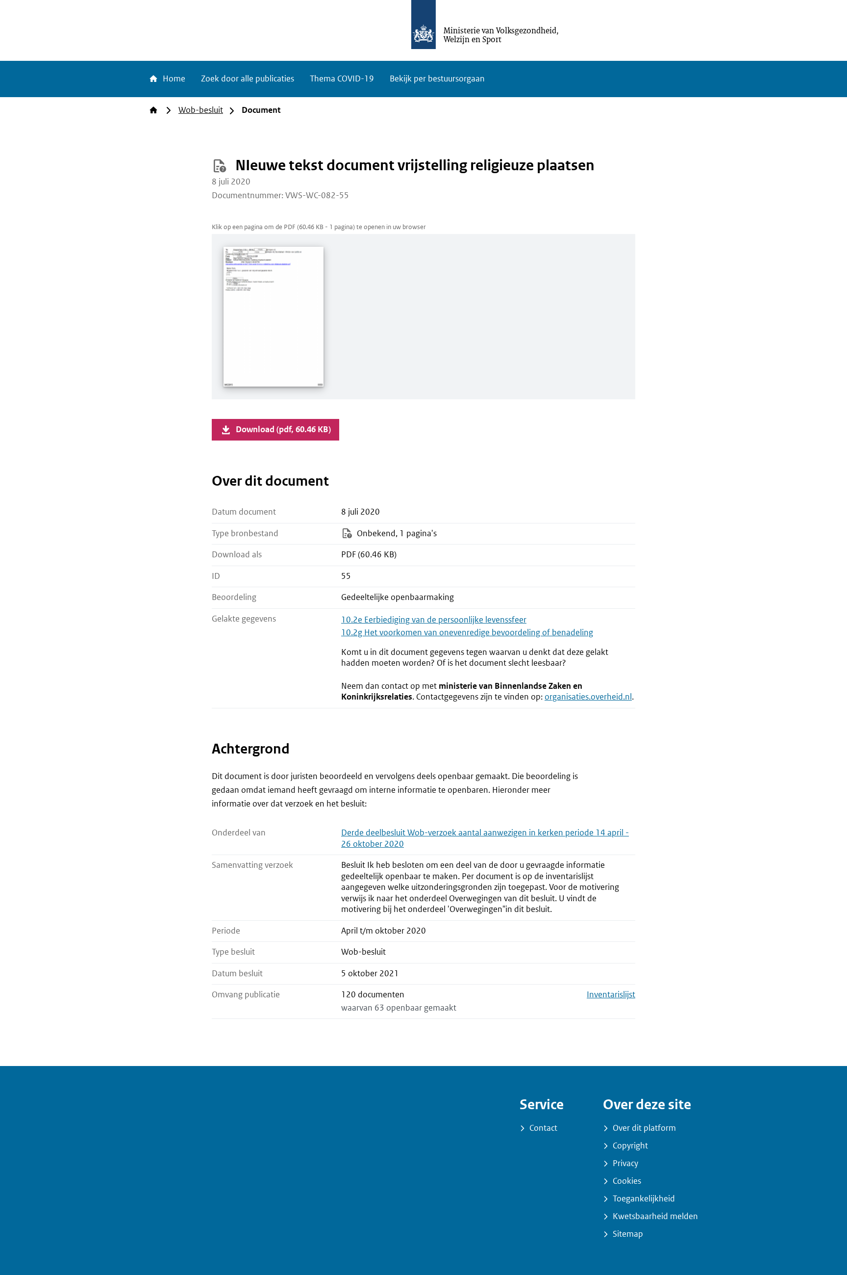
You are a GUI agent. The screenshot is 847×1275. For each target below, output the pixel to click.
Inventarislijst (611, 994)
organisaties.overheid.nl (588, 697)
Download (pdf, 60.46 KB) (283, 429)
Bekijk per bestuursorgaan (437, 79)
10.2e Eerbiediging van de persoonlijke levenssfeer (433, 620)
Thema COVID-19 (342, 79)
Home (173, 79)
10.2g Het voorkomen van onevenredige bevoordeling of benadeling (467, 632)
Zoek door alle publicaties (247, 79)
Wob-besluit (200, 110)
